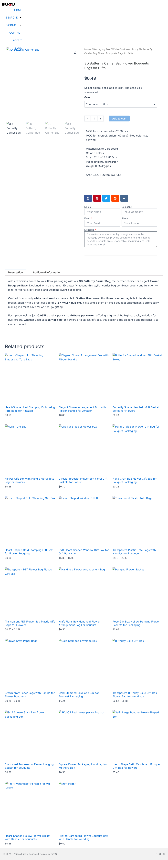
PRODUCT (11, 25)
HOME (18, 10)
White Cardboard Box (124, 49)
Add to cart (119, 118)
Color (87, 97)
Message (89, 229)
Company (127, 206)
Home (87, 49)
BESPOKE (12, 17)
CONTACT (15, 32)
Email (87, 218)
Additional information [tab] (47, 272)
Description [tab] (15, 272)
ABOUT (17, 40)
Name (87, 206)
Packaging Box (101, 49)
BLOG (18, 47)
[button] (75, 53)
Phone (125, 218)
